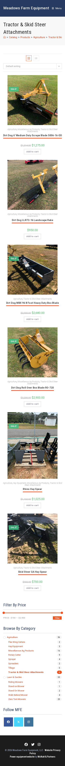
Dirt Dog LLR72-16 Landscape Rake (32, 220)
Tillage (11, 668)
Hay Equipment (19, 483)
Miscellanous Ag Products (29, 129)
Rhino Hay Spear (32, 489)
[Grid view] (29, 58)
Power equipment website (22, 756)
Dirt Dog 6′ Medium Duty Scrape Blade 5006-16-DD (32, 135)
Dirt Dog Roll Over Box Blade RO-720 (32, 387)
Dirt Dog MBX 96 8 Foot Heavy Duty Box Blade (32, 303)
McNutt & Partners (46, 756)
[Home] (4, 37)
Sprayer (12, 659)
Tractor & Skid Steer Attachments (42, 130)
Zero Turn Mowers (17, 699)
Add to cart (32, 152)
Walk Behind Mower (18, 695)
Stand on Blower (16, 686)
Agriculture (12, 129)
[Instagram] (28, 722)
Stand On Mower (16, 690)
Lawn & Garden (14, 677)
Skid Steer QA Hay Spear (32, 572)
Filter (57, 618)
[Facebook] (8, 722)
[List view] (36, 58)
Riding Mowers (15, 682)
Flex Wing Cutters (16, 642)
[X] (18, 722)
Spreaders (13, 663)
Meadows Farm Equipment (26, 8)
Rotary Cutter (14, 655)
